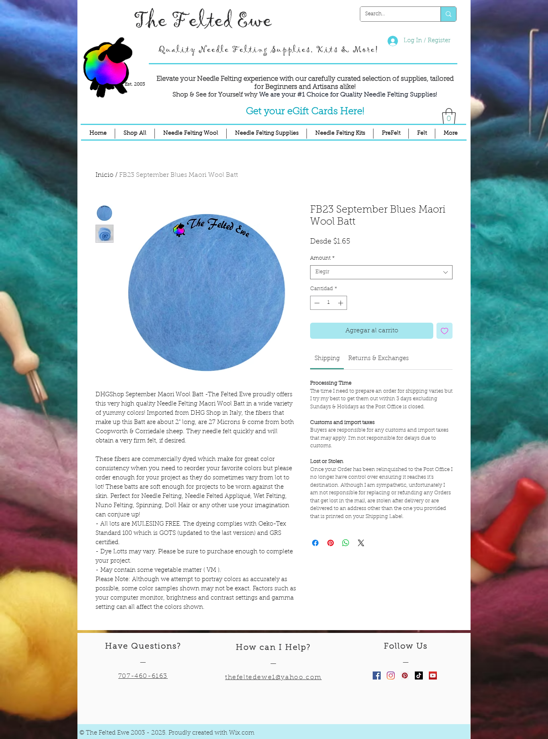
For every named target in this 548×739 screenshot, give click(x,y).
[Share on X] (361, 543)
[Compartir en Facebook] (315, 543)
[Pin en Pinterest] (330, 543)
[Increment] (341, 303)
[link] (327, 359)
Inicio (104, 175)
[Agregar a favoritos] (444, 331)
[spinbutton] (329, 303)
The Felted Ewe (203, 20)
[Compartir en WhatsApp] (346, 543)
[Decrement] (316, 303)
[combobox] (381, 272)
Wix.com (241, 733)
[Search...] (448, 14)
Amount (322, 258)
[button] (449, 116)
